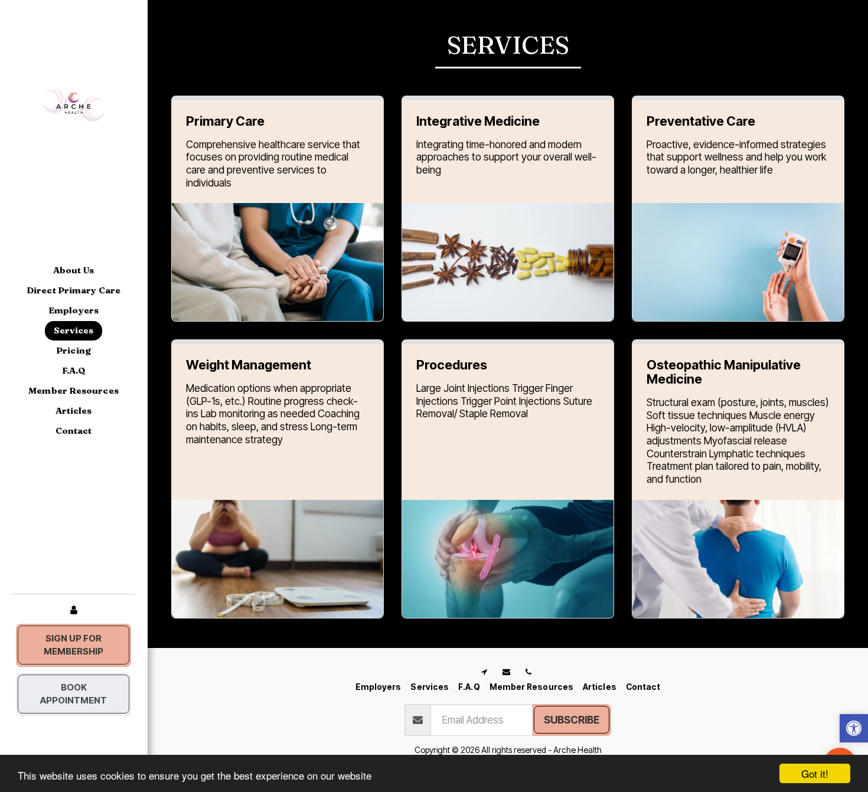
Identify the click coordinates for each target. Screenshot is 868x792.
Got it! (814, 773)
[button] (854, 730)
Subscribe (571, 720)
